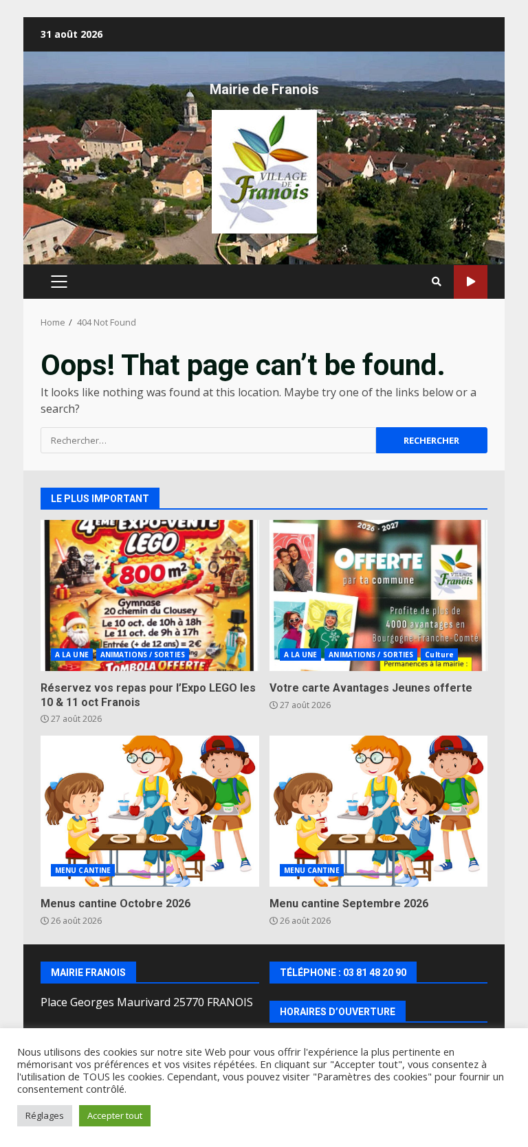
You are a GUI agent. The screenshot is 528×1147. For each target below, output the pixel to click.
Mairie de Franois (264, 89)
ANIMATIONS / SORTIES (142, 654)
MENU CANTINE (83, 870)
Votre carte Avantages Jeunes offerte (379, 595)
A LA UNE (72, 654)
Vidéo (470, 282)
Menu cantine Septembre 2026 (379, 811)
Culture (439, 654)
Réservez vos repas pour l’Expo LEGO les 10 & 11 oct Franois (150, 595)
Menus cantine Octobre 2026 (150, 811)
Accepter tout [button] (114, 1115)
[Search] (436, 282)
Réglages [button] (44, 1115)
